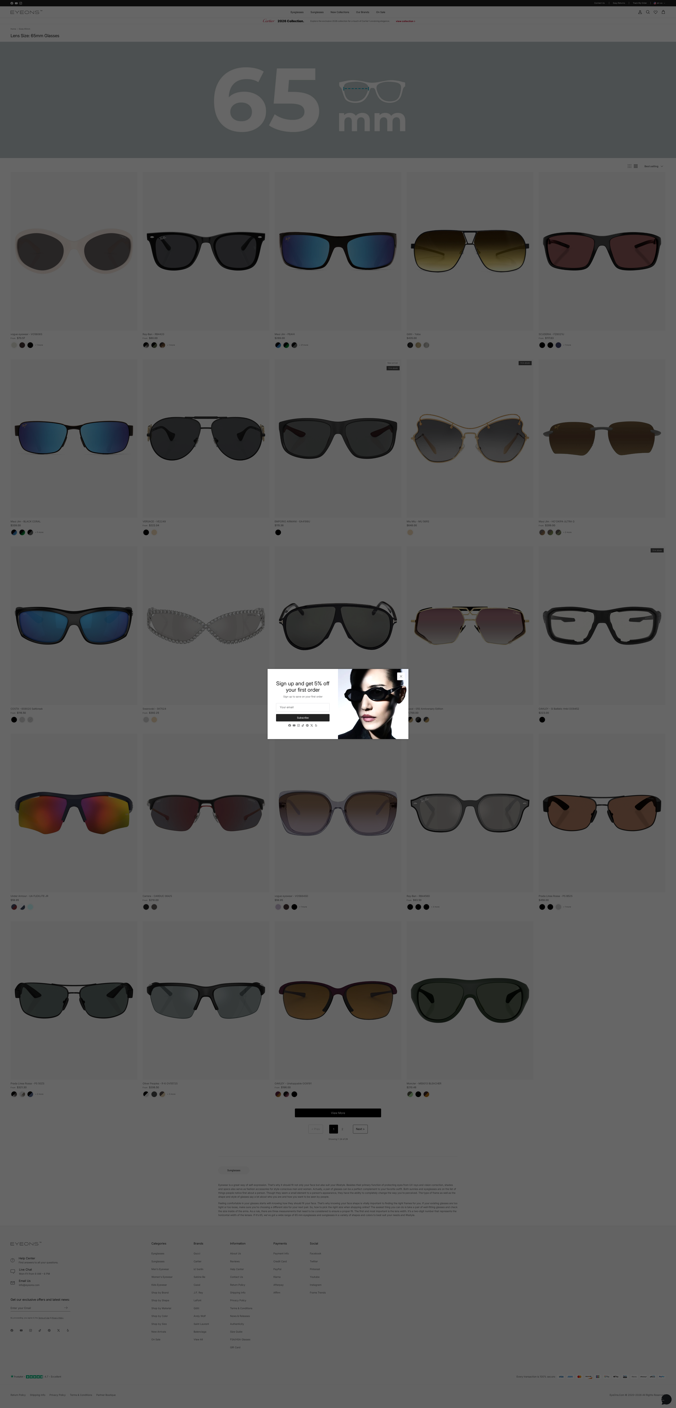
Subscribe (303, 717)
